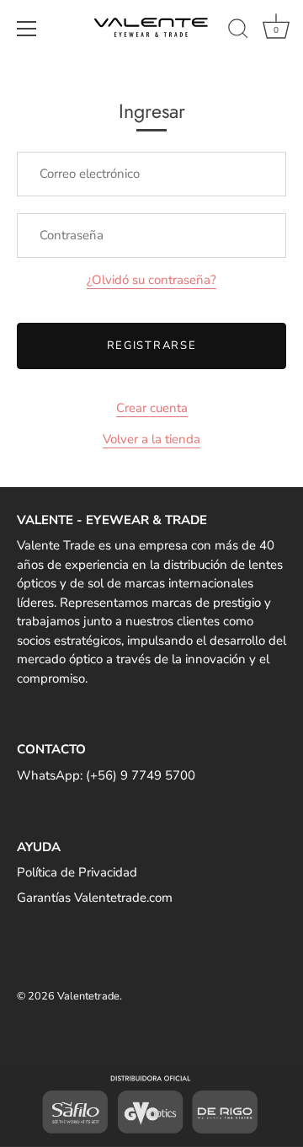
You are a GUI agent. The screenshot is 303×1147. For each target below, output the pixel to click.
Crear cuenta (152, 407)
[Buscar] (238, 31)
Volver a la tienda (151, 439)
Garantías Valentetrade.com (95, 897)
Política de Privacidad (77, 872)
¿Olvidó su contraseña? (151, 279)
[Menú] (26, 28)
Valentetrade (88, 996)
